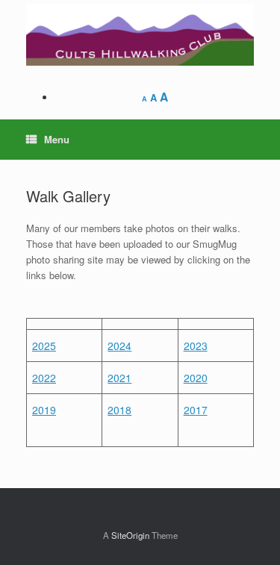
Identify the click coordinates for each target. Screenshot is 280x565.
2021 (119, 377)
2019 (44, 409)
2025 (44, 345)
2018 (119, 409)
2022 (44, 377)
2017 (196, 409)
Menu (56, 139)
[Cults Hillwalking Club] (140, 35)
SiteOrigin (130, 535)
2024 (119, 345)
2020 (196, 377)
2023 (196, 345)
